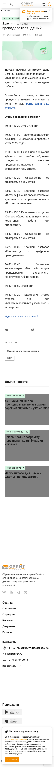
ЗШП (9, 358)
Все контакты (9, 666)
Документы (9, 626)
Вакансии (7, 620)
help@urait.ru (14, 653)
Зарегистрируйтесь (35, 11)
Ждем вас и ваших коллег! (22, 316)
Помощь (7, 632)
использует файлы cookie (16, 739)
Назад (7, 10)
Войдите (31, 13)
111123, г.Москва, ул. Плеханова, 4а (28, 648)
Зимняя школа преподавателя (23, 351)
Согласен (12, 759)
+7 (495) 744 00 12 (17, 659)
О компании (9, 608)
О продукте (8, 614)
